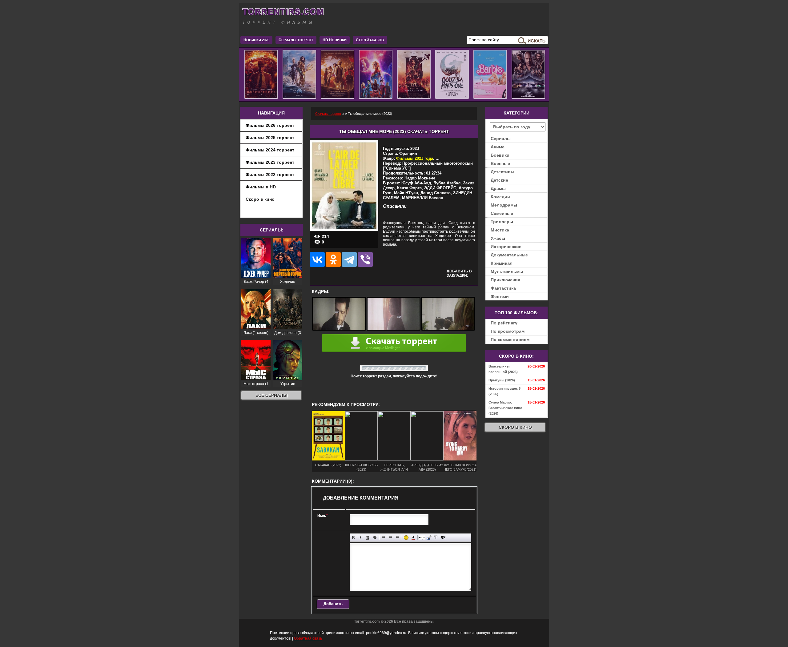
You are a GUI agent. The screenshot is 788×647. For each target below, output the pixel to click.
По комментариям (510, 339)
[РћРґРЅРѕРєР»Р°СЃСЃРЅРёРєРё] (333, 259)
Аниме (498, 146)
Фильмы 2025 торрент (270, 137)
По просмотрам (508, 331)
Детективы (502, 171)
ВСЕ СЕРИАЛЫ (271, 395)
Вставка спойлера (443, 537)
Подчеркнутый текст (367, 537)
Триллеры (502, 221)
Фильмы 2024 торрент (270, 149)
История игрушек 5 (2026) (504, 391)
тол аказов (370, 40)
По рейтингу (504, 322)
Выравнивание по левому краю (383, 537)
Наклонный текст (360, 537)
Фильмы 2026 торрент (270, 125)
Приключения (505, 279)
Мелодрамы (504, 205)
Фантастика (503, 288)
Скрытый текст (421, 537)
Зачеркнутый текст (374, 537)
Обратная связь (308, 638)
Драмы (498, 188)
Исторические (506, 246)
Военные (500, 163)
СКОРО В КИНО (515, 427)
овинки (335, 40)
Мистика (500, 229)
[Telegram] (349, 259)
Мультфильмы (507, 271)
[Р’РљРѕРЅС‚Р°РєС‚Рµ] (317, 259)
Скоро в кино (260, 199)
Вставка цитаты (428, 537)
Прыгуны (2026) (501, 380)
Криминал (502, 263)
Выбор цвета (413, 537)
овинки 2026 (256, 40)
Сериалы (501, 138)
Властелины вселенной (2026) (503, 369)
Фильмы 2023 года (414, 158)
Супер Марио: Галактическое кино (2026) (505, 407)
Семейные (502, 213)
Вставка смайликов (406, 537)
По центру (390, 537)
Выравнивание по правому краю (397, 537)
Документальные (509, 254)
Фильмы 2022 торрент (270, 174)
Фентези (500, 296)
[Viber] (365, 259)
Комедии (500, 196)
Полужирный (353, 537)
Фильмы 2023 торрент (270, 162)
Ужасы (498, 238)
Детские (499, 180)
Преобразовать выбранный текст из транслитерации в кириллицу (436, 537)
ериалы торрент (296, 40)
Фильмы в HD (261, 186)
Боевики (500, 155)
